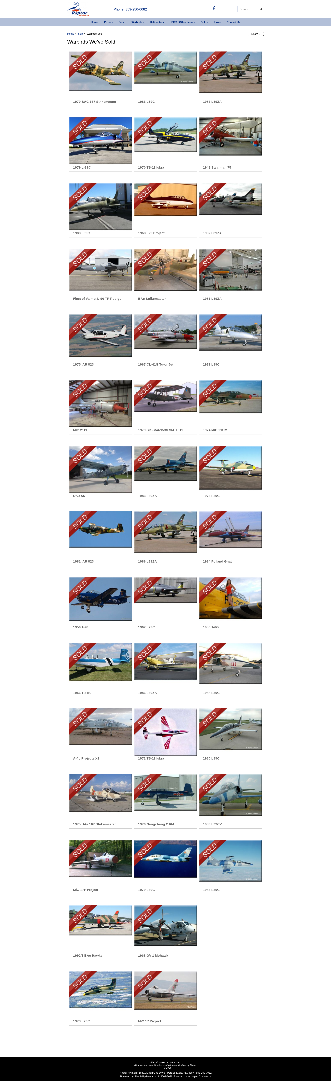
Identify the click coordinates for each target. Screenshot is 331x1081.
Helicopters (157, 22)
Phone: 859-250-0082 (130, 9)
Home (94, 22)
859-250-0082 (204, 1072)
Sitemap (178, 1076)
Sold (203, 22)
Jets (121, 22)
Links (217, 22)
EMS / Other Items (182, 22)
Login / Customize (201, 1076)
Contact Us (233, 22)
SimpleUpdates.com (145, 1076)
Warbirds (137, 22)
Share (255, 33)
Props (107, 22)
